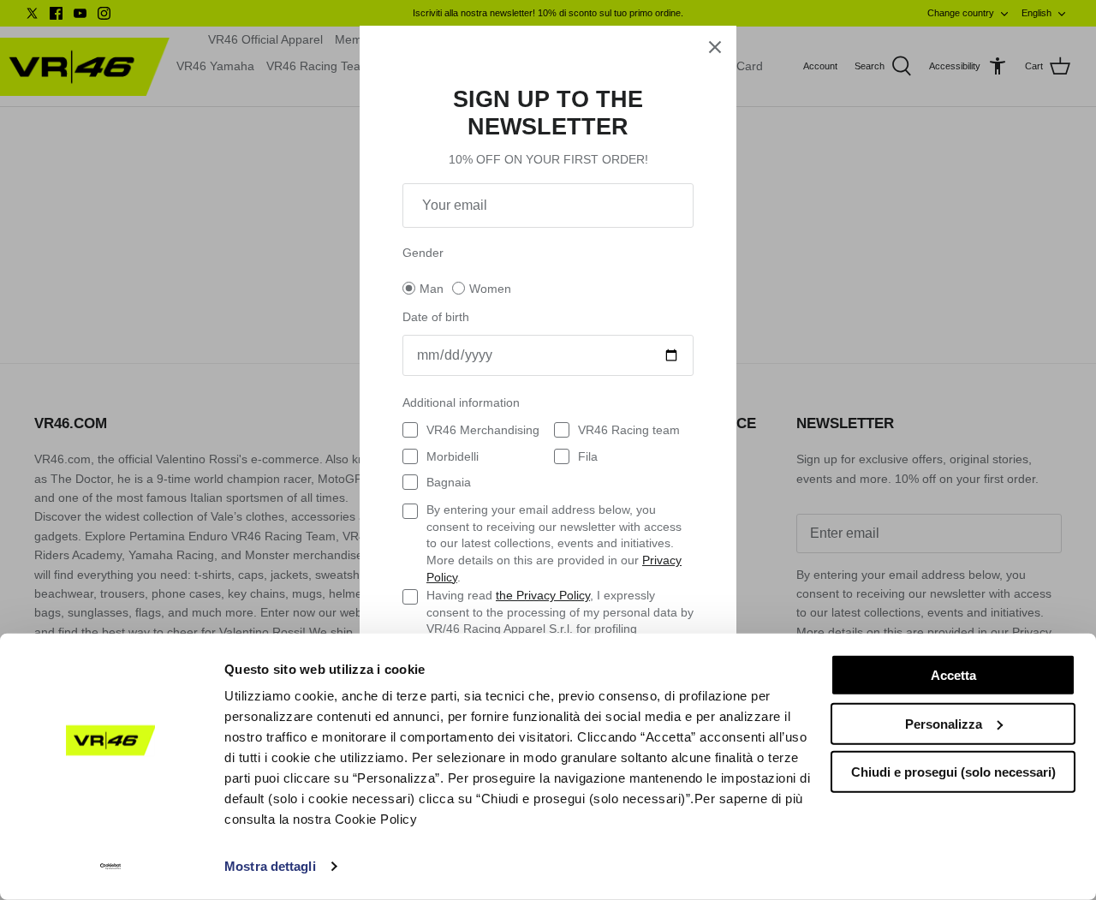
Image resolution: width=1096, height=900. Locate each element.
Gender (423, 252)
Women (490, 288)
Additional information (461, 402)
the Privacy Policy (543, 595)
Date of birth (435, 317)
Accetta (953, 675)
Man (432, 288)
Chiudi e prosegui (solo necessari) (953, 772)
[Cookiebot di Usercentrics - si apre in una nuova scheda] (111, 866)
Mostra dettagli (270, 866)
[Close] (715, 47)
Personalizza (943, 723)
